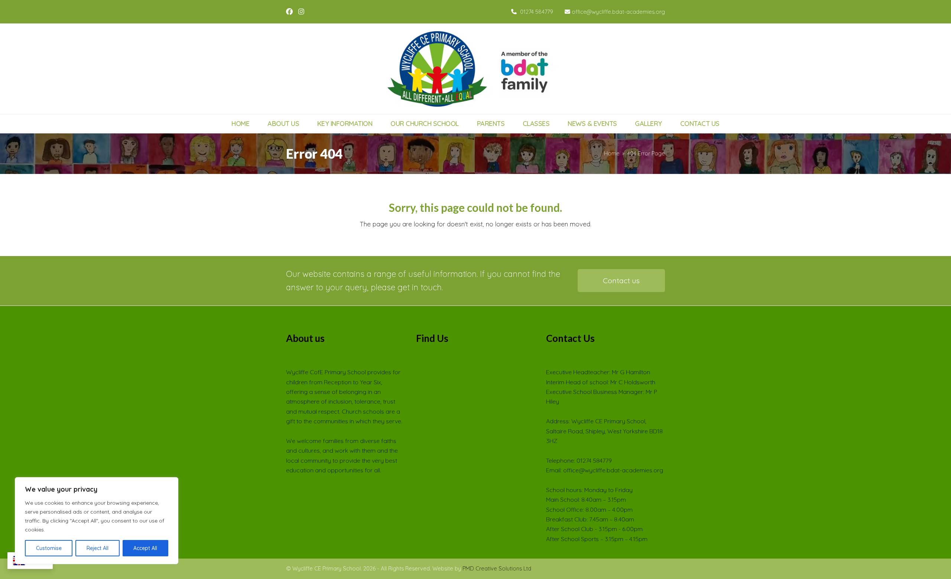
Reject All (97, 548)
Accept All (145, 548)
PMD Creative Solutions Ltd (496, 568)
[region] (96, 520)
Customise (49, 548)
